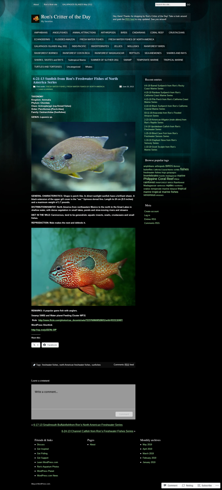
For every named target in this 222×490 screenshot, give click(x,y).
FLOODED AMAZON (65, 39)
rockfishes (178, 186)
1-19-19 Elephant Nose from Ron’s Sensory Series (160, 141)
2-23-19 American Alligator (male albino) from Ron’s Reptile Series (165, 121)
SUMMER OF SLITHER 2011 (104, 60)
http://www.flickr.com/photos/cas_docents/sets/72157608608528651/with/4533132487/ (80, 320)
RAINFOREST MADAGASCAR (109, 53)
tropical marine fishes (165, 191)
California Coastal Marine (163, 170)
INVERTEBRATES (100, 46)
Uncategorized (73, 67)
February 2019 (149, 458)
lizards (162, 176)
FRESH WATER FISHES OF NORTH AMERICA (131, 39)
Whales (88, 67)
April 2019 (147, 449)
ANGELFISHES (60, 32)
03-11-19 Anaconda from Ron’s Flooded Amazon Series (162, 114)
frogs (164, 172)
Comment (124, 414)
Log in (147, 215)
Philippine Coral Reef (159, 179)
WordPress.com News (47, 475)
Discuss (41, 444)
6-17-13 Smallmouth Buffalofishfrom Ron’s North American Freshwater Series (78, 424)
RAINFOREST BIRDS (154, 46)
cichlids (177, 170)
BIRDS (124, 32)
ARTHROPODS (108, 32)
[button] (83, 156)
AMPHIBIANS (41, 32)
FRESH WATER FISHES (92, 39)
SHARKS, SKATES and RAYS (48, 60)
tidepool (173, 189)
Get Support (42, 458)
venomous (150, 194)
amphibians (149, 166)
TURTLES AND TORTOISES (48, 67)
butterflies (148, 169)
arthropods (160, 166)
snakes (147, 189)
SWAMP (128, 60)
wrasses (159, 195)
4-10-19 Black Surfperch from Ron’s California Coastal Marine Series (165, 107)
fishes (184, 169)
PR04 (176, 179)
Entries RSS (150, 219)
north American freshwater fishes (74, 365)
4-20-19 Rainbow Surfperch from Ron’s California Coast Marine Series (162, 94)
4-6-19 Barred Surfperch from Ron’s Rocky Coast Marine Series (164, 87)
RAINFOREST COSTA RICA (76, 53)
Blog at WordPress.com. (41, 484)
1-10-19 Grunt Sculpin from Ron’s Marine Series (160, 148)
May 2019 (147, 444)
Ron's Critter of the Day (66, 16)
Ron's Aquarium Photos (48, 466)
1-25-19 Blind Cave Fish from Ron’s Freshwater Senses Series (161, 134)
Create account (151, 211)
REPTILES (134, 53)
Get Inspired (43, 449)
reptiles (170, 185)
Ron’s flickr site (50, 4)
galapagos (171, 172)
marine (181, 175)
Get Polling (42, 453)
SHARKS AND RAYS (177, 53)
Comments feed (124, 364)
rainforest (149, 182)
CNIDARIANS (138, 32)
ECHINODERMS (42, 39)
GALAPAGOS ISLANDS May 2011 (77, 4)
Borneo (177, 166)
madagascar (171, 176)
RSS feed (129, 19)
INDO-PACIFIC (79, 46)
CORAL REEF (157, 32)
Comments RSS (152, 223)
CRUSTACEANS (177, 32)
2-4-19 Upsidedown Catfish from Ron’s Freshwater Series (162, 128)
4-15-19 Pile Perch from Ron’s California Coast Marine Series (166, 100)
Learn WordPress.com (47, 462)
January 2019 (149, 462)
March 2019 (148, 453)
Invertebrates (151, 175)
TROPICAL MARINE (173, 60)
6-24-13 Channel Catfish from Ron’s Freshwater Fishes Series (97, 431)
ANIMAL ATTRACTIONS (84, 32)
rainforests (161, 186)
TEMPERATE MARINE (148, 60)
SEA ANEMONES (153, 53)
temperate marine (160, 188)
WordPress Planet (45, 471)
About (36, 4)
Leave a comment (46, 89)
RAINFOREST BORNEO (46, 53)
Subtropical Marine (77, 60)
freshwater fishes (50, 365)
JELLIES (118, 46)
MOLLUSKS (133, 46)
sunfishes (96, 365)
